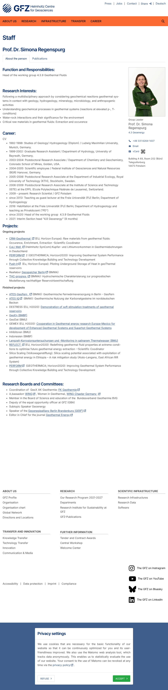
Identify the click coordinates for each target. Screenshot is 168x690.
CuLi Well (15, 247)
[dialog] (84, 656)
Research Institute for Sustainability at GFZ (83, 509)
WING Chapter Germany (82, 393)
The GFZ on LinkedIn (150, 599)
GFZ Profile (10, 497)
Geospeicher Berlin (33, 272)
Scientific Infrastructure (138, 491)
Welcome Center (70, 547)
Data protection (32, 583)
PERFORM (15, 255)
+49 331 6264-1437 (144, 140)
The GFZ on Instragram (151, 568)
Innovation (9, 547)
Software (123, 507)
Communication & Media (18, 553)
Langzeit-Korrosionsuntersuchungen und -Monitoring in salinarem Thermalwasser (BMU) (63, 340)
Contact (132, 3)
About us (9, 21)
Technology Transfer (15, 543)
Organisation (10, 502)
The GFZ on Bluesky (150, 589)
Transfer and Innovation (22, 531)
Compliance (69, 583)
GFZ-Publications (70, 516)
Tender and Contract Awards (78, 538)
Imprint (52, 583)
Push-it (13, 263)
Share (144, 3)
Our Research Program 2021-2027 (81, 497)
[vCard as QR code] (143, 152)
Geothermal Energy (58, 414)
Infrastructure (53, 21)
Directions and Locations (18, 517)
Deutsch (161, 3)
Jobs (119, 3)
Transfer (78, 21)
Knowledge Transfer (15, 538)
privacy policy (61, 665)
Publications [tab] (39, 58)
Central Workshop (71, 543)
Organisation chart (14, 507)
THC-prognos (18, 276)
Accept (120, 678)
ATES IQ (14, 298)
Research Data (127, 502)
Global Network (12, 512)
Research (28, 21)
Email (135, 146)
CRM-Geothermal (20, 238)
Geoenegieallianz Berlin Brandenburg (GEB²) (55, 410)
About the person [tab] (16, 58)
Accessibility (10, 583)
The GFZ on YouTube (151, 578)
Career (96, 21)
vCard (136, 151)
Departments (68, 502)
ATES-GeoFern (19, 294)
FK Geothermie (67, 389)
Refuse (44, 678)
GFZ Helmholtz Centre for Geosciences (28, 8)
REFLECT (15, 344)
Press (108, 3)
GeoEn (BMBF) (18, 315)
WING (28, 393)
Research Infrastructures (133, 497)
